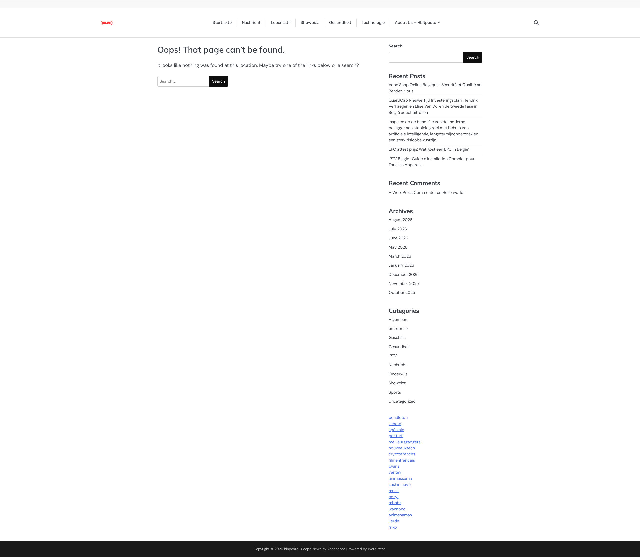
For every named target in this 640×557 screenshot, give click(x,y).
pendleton (398, 417)
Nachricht (251, 22)
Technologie (373, 22)
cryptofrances (402, 454)
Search (396, 46)
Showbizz (310, 22)
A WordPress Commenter (412, 192)
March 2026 (400, 256)
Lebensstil (280, 22)
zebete (395, 423)
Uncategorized (402, 401)
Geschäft (397, 337)
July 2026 (398, 229)
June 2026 (398, 238)
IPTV (393, 355)
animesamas (400, 515)
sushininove (400, 484)
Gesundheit (340, 22)
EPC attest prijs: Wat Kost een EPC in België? (429, 149)
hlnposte (291, 549)
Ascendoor (336, 549)
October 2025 (402, 292)
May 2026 (398, 247)
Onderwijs (398, 374)
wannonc (397, 509)
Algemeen (398, 319)
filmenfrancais (402, 460)
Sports (395, 392)
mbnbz (395, 502)
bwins (394, 466)
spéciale (396, 429)
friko (393, 527)
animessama (400, 478)
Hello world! (453, 192)
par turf (396, 435)
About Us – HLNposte (415, 22)
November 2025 (404, 283)
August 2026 (400, 219)
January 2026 (401, 265)
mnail (394, 490)
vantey (395, 472)
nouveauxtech (402, 448)
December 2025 (404, 274)
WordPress (377, 549)
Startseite (222, 22)
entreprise (398, 328)
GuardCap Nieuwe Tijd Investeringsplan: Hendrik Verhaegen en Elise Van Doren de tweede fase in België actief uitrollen (433, 106)
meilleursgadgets (404, 442)
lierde (394, 521)
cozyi (393, 496)
